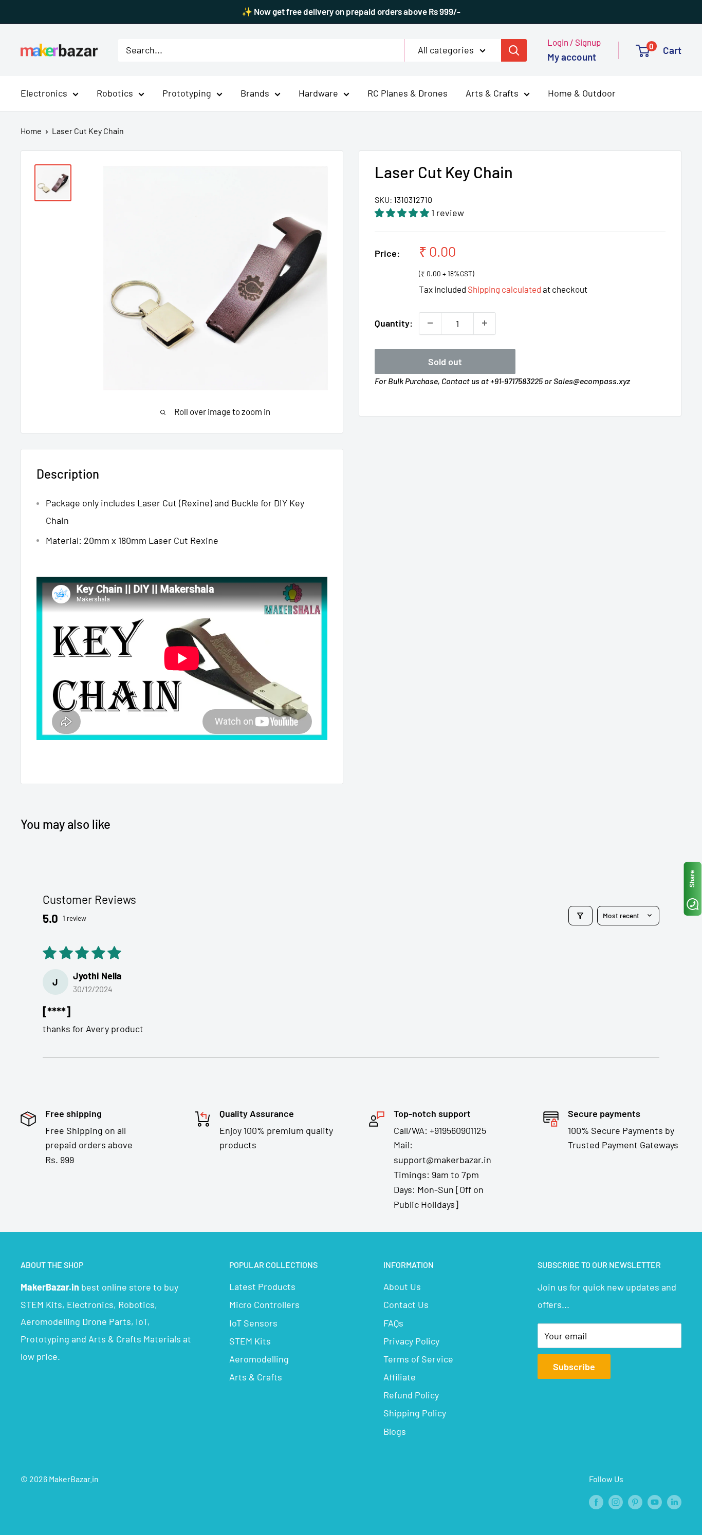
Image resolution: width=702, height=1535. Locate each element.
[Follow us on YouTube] (655, 1501)
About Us (402, 1286)
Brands (255, 93)
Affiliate (399, 1376)
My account (571, 57)
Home (31, 131)
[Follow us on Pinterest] (635, 1501)
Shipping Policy (414, 1412)
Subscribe (574, 1366)
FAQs (393, 1323)
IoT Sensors (253, 1323)
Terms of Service (418, 1359)
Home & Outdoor (582, 93)
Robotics (115, 93)
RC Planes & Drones (407, 93)
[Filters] (580, 915)
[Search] (514, 50)
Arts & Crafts (492, 93)
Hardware (318, 93)
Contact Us (406, 1304)
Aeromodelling (259, 1359)
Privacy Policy (411, 1341)
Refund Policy (411, 1394)
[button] (403, 212)
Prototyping (186, 93)
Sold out (445, 361)
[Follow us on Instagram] (615, 1501)
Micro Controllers (264, 1304)
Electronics (44, 93)
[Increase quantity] (484, 323)
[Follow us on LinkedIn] (674, 1501)
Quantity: (394, 322)
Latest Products (262, 1286)
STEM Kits (250, 1341)
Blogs (394, 1431)
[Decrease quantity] (430, 323)
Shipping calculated (504, 289)
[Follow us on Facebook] (596, 1501)
